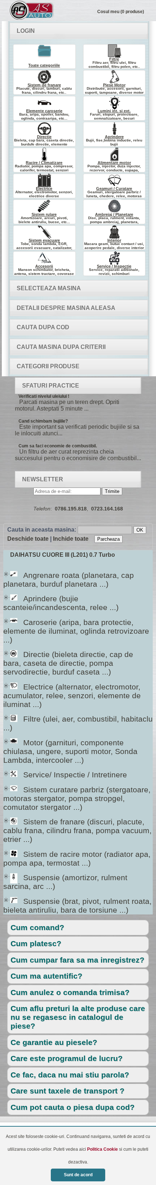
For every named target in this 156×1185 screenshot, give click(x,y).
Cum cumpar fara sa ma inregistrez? (77, 960)
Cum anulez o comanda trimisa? (70, 992)
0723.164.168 (107, 509)
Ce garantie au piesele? (54, 1042)
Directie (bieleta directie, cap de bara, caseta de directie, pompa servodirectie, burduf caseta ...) (68, 663)
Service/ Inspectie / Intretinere (68, 774)
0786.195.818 (71, 509)
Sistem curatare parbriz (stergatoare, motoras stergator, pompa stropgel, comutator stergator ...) (77, 798)
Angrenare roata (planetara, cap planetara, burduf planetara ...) (68, 579)
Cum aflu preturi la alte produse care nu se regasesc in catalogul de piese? (78, 1017)
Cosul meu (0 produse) (120, 11)
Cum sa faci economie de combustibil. (58, 445)
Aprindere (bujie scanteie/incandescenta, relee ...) (61, 602)
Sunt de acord (78, 1174)
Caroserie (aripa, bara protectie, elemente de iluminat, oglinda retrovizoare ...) (76, 631)
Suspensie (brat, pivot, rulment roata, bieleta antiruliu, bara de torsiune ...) (77, 905)
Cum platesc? (36, 943)
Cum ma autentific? (46, 976)
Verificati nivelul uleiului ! (44, 396)
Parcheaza (108, 539)
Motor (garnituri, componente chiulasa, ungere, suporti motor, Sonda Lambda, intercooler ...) (70, 751)
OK (139, 530)
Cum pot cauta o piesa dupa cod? (73, 1107)
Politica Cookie (102, 1149)
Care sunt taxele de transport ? (67, 1091)
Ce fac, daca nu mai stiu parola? (70, 1075)
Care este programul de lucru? (67, 1058)
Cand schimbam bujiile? (43, 421)
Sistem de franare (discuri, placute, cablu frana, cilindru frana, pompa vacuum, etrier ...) (77, 830)
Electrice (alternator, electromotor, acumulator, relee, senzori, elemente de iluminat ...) (72, 695)
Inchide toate (71, 539)
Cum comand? (37, 927)
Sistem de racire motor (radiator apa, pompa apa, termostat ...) (77, 858)
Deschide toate (28, 539)
